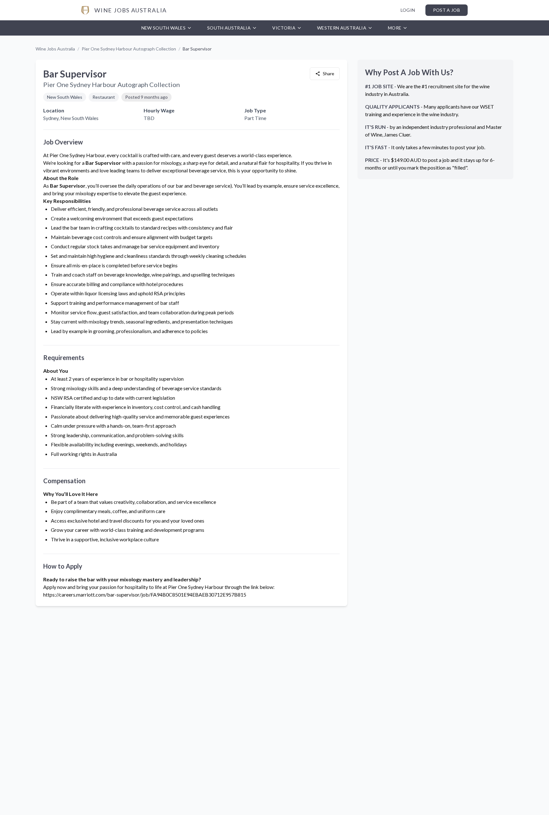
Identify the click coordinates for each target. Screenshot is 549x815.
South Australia (229, 27)
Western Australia (341, 27)
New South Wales (163, 27)
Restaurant (103, 97)
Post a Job (446, 10)
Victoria (283, 27)
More (394, 27)
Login (408, 10)
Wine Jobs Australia (55, 48)
